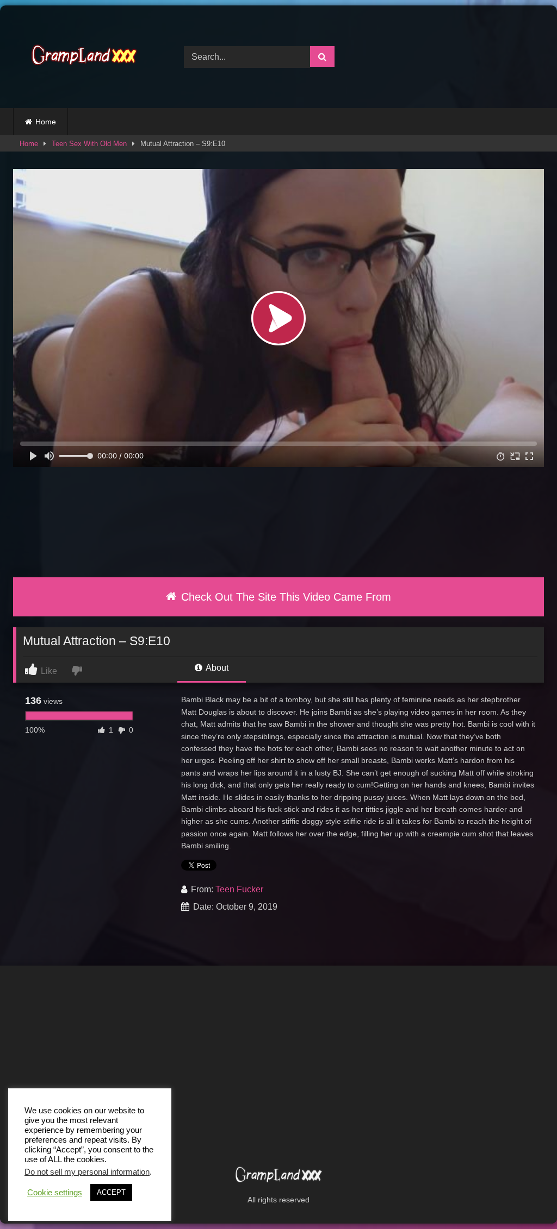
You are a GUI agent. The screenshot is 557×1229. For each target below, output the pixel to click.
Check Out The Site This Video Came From (284, 597)
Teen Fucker (239, 889)
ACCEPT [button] (111, 1192)
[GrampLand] (86, 57)
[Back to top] (523, 1196)
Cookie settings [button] (54, 1192)
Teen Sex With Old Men (89, 144)
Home (45, 121)
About (216, 667)
